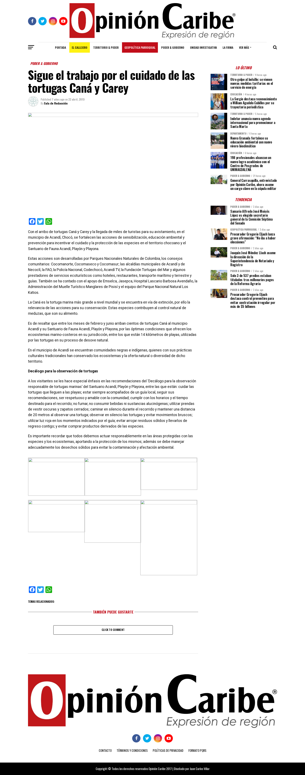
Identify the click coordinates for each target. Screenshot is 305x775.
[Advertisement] (244, 341)
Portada (60, 47)
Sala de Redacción (56, 103)
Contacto (105, 750)
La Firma (228, 47)
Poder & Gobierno (172, 47)
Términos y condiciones (132, 750)
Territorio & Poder (106, 47)
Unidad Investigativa (203, 47)
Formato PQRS (197, 750)
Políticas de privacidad (168, 750)
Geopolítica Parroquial (139, 47)
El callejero (79, 47)
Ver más (244, 47)
